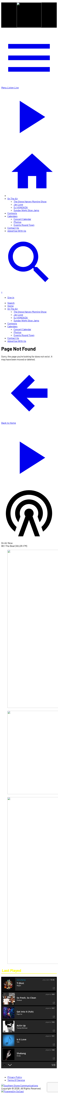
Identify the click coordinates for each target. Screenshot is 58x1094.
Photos (17, 221)
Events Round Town (24, 224)
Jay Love (18, 204)
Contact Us (13, 227)
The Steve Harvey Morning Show (30, 201)
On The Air (12, 198)
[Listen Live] (29, 456)
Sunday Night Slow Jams (26, 210)
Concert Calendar (22, 219)
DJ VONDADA (21, 207)
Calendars (12, 216)
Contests (12, 213)
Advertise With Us (16, 230)
